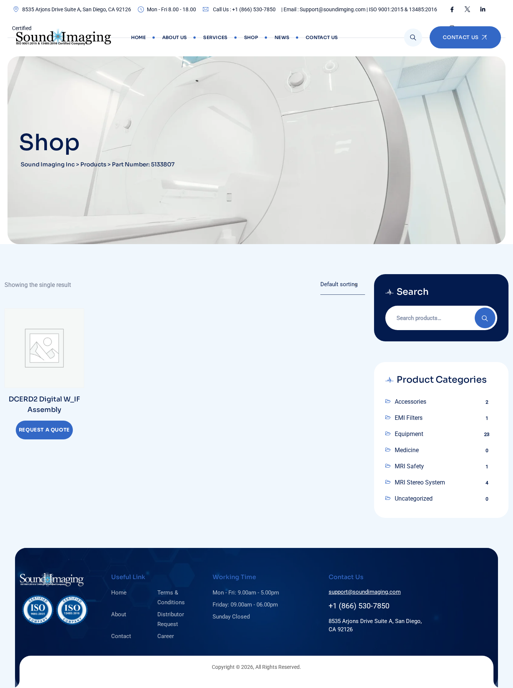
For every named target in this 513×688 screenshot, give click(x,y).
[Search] (413, 38)
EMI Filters (408, 417)
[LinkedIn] (483, 9)
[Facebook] (452, 9)
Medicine (407, 450)
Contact (121, 636)
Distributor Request (170, 619)
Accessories (410, 401)
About (118, 614)
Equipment (409, 434)
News (282, 37)
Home (138, 37)
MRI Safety (409, 466)
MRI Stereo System (420, 482)
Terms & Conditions (171, 597)
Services (215, 37)
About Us (174, 37)
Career (165, 636)
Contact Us (322, 37)
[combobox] (342, 284)
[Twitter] (467, 9)
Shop (251, 37)
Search (485, 318)
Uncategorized (414, 498)
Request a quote (44, 430)
